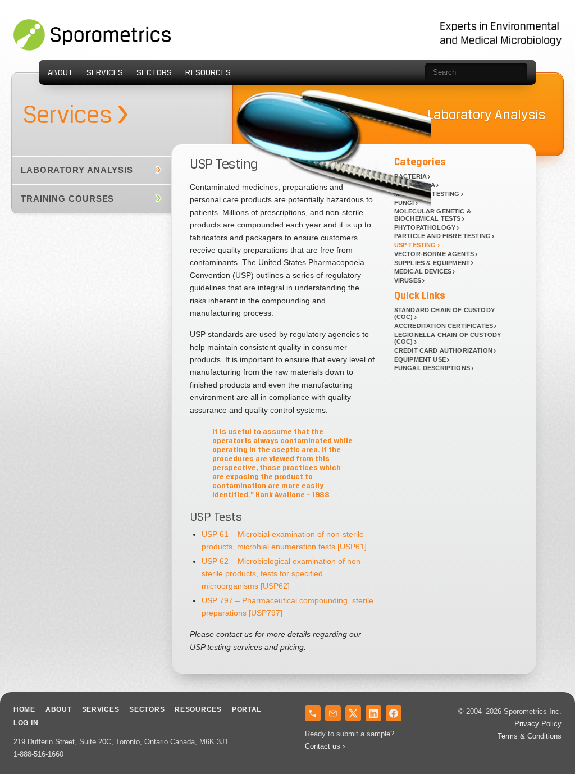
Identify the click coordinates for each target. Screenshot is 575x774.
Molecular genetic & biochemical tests (432, 215)
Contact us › (325, 746)
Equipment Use (420, 359)
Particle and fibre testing (442, 236)
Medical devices (422, 271)
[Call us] (313, 713)
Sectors (154, 72)
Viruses (407, 280)
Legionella (415, 184)
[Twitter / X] (353, 713)
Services (104, 72)
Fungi (404, 202)
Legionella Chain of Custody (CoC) (447, 338)
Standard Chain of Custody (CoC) (444, 314)
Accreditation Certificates (443, 325)
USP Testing (415, 245)
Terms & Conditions (530, 736)
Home (24, 709)
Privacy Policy (538, 724)
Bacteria (410, 176)
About (60, 72)
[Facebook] (393, 713)
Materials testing (427, 193)
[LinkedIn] (373, 713)
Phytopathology (424, 227)
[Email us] (333, 713)
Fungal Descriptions (432, 368)
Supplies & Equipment (432, 262)
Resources (207, 72)
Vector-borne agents (434, 254)
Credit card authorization (443, 350)
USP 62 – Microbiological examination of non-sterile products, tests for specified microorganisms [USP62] (282, 574)
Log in (25, 723)
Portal (246, 709)
